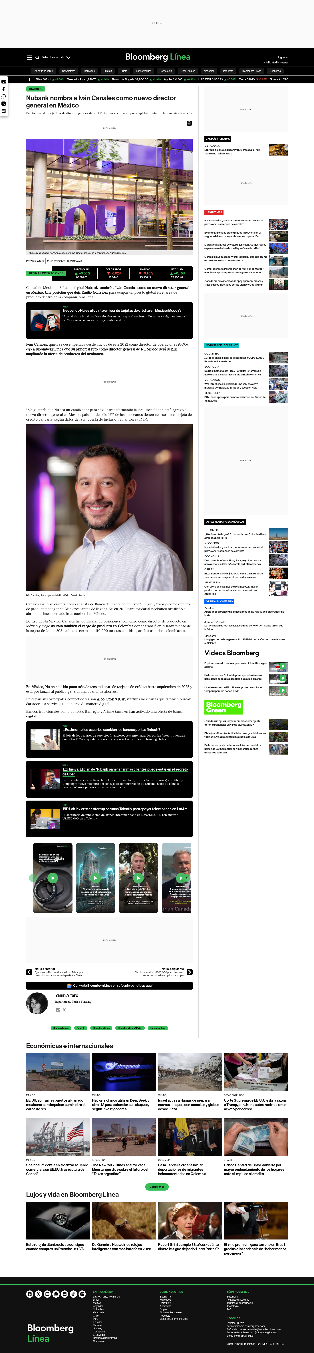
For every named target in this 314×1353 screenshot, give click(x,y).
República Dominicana (105, 1337)
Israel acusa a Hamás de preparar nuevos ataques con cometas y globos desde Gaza (188, 1104)
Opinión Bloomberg (219, 601)
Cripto (163, 1309)
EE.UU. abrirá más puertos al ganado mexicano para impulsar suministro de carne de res (56, 1104)
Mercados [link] (89, 70)
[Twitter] (64, 1010)
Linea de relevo (157, 1028)
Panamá (97, 1325)
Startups (35, 89)
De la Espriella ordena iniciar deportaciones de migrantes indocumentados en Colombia (182, 1169)
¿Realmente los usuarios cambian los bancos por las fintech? (111, 729)
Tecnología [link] (166, 70)
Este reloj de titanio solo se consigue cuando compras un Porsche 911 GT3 (55, 1246)
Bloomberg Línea (101, 1028)
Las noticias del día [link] (43, 70)
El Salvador (99, 1334)
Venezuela (98, 1312)
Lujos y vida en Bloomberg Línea (72, 1194)
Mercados (165, 1299)
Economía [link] (275, 70)
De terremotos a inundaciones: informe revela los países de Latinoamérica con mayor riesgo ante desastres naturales (232, 749)
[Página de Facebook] (29, 1294)
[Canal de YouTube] (47, 1294)
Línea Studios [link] (188, 70)
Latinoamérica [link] (143, 70)
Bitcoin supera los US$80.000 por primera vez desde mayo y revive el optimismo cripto (159, 974)
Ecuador (97, 1322)
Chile (95, 1315)
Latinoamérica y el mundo (106, 1296)
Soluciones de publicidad (240, 1335)
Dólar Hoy (165, 1303)
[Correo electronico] (57, 1010)
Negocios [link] (209, 70)
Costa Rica (99, 1331)
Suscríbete (232, 1296)
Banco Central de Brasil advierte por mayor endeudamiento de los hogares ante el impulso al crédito (254, 1169)
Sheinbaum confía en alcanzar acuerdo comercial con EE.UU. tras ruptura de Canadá (57, 1169)
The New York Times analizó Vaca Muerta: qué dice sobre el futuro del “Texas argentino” (120, 1169)
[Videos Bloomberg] (246, 653)
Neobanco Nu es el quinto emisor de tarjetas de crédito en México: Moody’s (122, 310)
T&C (229, 1309)
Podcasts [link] (228, 70)
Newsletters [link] (68, 70)
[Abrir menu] (29, 57)
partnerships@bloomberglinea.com (246, 1326)
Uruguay (97, 1328)
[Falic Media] (266, 62)
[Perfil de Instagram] (56, 1294)
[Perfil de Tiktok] (73, 1294)
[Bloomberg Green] (246, 707)
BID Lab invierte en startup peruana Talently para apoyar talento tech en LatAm (125, 809)
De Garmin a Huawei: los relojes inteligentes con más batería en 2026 (121, 1246)
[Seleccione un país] (68, 57)
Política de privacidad (238, 1299)
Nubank (80, 1028)
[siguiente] (190, 972)
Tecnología (233, 1306)
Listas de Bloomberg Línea (174, 1318)
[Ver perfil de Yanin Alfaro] (40, 1003)
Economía (165, 1296)
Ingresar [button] (283, 57)
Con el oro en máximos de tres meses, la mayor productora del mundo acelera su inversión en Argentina (231, 590)
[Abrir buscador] (37, 57)
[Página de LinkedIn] (64, 1294)
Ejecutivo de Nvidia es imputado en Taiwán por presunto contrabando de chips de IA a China (59, 974)
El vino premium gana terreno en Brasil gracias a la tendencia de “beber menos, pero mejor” (255, 1248)
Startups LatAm (61, 1028)
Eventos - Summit (236, 1323)
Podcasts (165, 1315)
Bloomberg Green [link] (251, 70)
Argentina (98, 1306)
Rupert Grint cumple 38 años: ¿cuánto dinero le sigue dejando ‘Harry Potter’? (188, 1246)
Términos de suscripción (240, 1303)
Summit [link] (108, 70)
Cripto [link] (123, 70)
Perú (95, 1318)
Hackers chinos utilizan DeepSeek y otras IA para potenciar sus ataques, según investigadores (120, 1104)
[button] (189, 123)
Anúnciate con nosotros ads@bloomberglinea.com (254, 1329)
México (97, 1303)
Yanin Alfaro (37, 261)
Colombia (98, 1309)
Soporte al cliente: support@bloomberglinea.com (253, 1332)
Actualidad (165, 1306)
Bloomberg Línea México (130, 1028)
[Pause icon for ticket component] (29, 79)
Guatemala (98, 1341)
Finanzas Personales (171, 1312)
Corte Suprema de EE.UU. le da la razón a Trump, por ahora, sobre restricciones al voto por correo (255, 1104)
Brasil (96, 1299)
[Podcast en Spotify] (82, 1294)
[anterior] (29, 972)
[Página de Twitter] (38, 1294)
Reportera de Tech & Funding (73, 1001)
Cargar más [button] (157, 1187)
